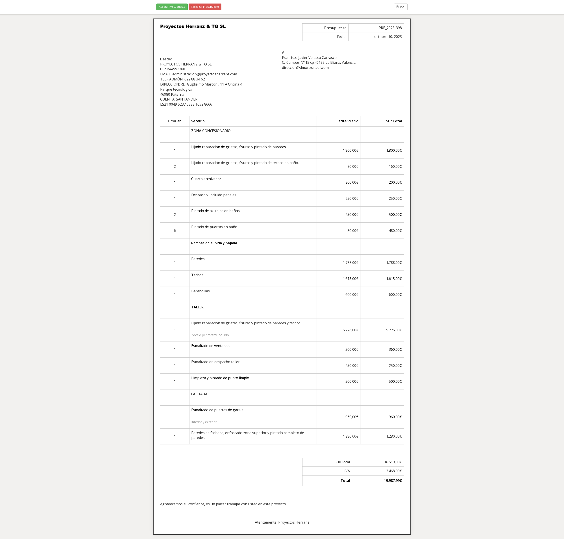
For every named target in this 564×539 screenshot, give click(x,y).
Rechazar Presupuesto (205, 7)
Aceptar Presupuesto (172, 7)
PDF (402, 7)
